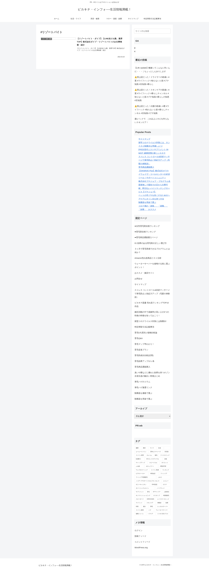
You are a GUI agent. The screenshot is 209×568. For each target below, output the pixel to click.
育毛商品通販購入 (146, 167)
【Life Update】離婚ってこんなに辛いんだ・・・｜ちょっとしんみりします (152, 69)
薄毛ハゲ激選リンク (143, 387)
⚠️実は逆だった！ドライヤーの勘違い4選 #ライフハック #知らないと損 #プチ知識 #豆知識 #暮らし (152, 80)
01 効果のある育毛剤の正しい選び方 (151, 243)
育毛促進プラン (141, 350)
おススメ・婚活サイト (144, 273)
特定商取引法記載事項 (144, 327)
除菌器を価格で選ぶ (143, 393)
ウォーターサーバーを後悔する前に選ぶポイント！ (152, 265)
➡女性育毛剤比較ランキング (147, 226)
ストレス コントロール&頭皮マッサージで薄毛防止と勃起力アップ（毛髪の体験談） (154, 160)
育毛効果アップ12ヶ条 (144, 361)
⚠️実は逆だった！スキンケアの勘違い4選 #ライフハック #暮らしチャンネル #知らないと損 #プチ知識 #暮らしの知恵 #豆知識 (152, 95)
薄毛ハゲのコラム (142, 382)
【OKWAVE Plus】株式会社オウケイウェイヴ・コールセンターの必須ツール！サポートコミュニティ (154, 174)
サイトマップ (144, 139)
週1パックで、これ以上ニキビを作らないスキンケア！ (152, 120)
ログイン (138, 530)
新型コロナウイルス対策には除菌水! (150, 321)
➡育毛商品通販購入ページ (146, 237)
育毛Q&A (139, 338)
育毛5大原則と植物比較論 (146, 333)
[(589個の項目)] (167, 448)
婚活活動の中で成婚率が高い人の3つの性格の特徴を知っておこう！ (152, 314)
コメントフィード (142, 542)
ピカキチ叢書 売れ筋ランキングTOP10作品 (152, 304)
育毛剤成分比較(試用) (144, 355)
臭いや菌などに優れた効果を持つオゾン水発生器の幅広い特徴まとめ (152, 374)
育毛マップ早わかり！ (144, 344)
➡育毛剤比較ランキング (145, 232)
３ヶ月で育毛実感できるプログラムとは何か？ (152, 250)
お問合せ (138, 279)
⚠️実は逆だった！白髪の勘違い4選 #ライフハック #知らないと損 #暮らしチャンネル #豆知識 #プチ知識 (152, 109)
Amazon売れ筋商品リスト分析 (148, 258)
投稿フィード (140, 536)
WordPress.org (141, 547)
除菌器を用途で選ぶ (147, 202)
